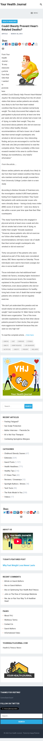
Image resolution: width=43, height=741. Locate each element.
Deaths (6, 341)
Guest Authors (18, 581)
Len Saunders (29, 345)
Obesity (16, 349)
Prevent (25, 349)
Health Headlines (9, 21)
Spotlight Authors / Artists (14, 484)
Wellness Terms (10, 620)
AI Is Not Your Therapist (13, 435)
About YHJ (8, 615)
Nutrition (7, 349)
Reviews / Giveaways (13, 479)
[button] (34, 13)
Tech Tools (8, 488)
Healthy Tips (9, 471)
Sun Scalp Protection (12, 426)
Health (6, 345)
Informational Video (12, 633)
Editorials (8, 458)
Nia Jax (7, 598)
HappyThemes (34, 733)
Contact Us (8, 624)
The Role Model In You (13, 492)
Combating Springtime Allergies (17, 439)
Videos (7, 497)
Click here (30, 335)
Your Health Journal (13, 4)
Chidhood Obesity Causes (14, 453)
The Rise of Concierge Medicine (24, 594)
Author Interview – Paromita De (16, 430)
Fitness (30, 341)
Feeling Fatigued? (11, 422)
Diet (13, 341)
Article (5, 34)
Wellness (35, 349)
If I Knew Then (10, 475)
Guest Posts (9, 462)
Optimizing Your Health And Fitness (24, 590)
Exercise (21, 341)
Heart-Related (16, 345)
